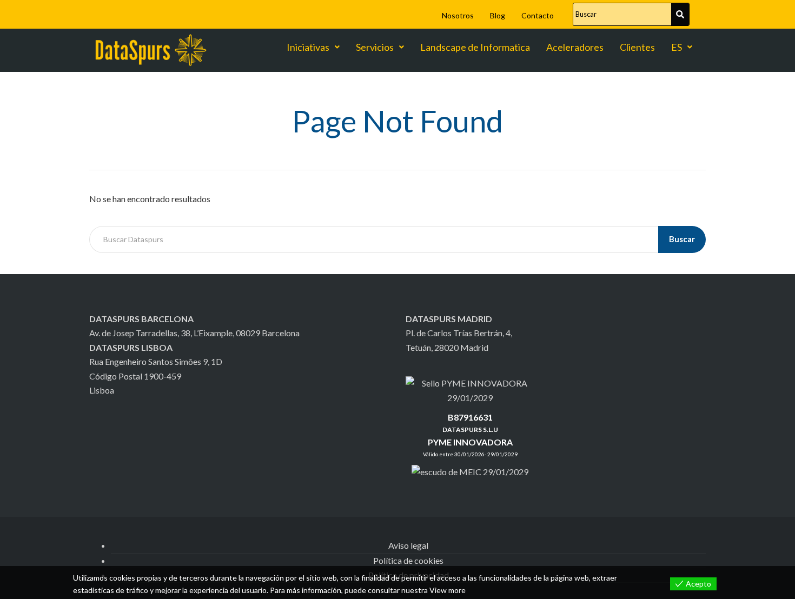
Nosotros (458, 15)
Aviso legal (408, 545)
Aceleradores (575, 47)
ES (676, 47)
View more (447, 590)
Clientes (637, 47)
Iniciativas (308, 47)
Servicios (375, 47)
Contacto (537, 15)
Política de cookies (408, 560)
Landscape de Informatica (475, 47)
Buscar (682, 239)
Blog (497, 15)
